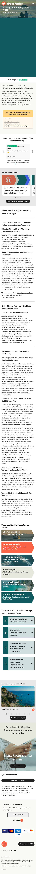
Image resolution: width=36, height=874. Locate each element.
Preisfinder (11, 102)
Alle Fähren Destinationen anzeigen (16, 126)
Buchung (15, 405)
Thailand (19, 86)
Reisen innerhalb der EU (9, 331)
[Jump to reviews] (18, 80)
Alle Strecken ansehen (11, 122)
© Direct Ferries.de (6, 857)
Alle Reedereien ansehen (12, 124)
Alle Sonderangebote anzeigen (18, 201)
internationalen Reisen (9, 325)
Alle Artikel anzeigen (18, 718)
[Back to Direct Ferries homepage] (12, 3)
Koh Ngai (4, 88)
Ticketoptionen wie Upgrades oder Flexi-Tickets (17, 381)
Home (3, 86)
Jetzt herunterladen (18, 766)
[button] (19, 620)
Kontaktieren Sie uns (10, 863)
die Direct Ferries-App (21, 424)
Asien (11, 86)
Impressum (4, 869)
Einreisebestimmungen (9, 318)
